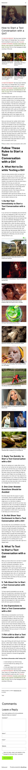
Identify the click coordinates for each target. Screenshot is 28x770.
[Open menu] (25, 3)
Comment (5, 718)
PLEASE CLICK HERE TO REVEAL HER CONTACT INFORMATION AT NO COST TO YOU (14, 45)
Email (4, 739)
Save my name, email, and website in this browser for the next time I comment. (14, 753)
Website (4, 746)
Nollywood (4, 2)
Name (4, 733)
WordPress (23, 767)
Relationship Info (17, 690)
